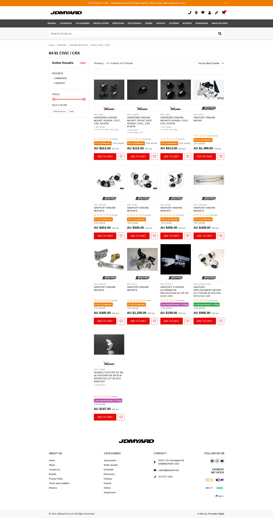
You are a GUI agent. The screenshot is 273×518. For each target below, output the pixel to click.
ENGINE (148, 23)
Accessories (110, 460)
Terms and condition (59, 483)
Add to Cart (105, 156)
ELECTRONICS (134, 23)
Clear (83, 63)
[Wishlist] (203, 12)
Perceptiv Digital (216, 513)
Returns (53, 488)
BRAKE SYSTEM (101, 23)
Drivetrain (108, 469)
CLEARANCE (66, 23)
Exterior (108, 483)
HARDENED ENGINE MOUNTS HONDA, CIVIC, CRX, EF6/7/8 (174, 120)
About (52, 465)
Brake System (111, 465)
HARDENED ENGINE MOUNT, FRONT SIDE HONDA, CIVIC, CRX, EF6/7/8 (139, 122)
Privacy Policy (56, 478)
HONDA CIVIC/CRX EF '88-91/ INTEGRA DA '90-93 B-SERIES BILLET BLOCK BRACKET (109, 377)
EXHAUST (160, 23)
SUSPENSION (201, 23)
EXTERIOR (174, 23)
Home (52, 460)
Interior (107, 488)
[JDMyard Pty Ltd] (66, 12)
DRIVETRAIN (118, 23)
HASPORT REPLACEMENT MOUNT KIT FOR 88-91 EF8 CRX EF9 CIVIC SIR (207, 291)
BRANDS (52, 23)
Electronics (109, 474)
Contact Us (54, 469)
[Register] (217, 13)
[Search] (220, 34)
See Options (204, 156)
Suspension (110, 492)
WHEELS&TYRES (220, 23)
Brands (52, 474)
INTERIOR (187, 23)
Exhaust (108, 478)
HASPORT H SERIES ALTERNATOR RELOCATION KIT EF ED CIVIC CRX (174, 291)
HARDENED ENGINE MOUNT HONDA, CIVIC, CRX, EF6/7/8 (107, 120)
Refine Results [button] (62, 63)
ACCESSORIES (83, 23)
